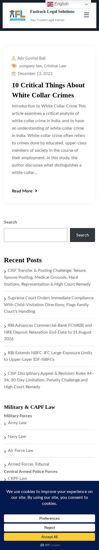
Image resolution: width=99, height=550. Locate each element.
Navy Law (17, 436)
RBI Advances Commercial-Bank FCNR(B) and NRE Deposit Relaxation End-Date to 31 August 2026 (48, 332)
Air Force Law (21, 450)
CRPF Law (17, 478)
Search (10, 222)
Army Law (17, 423)
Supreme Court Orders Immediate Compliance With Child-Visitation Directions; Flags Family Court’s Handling (48, 305)
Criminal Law (55, 66)
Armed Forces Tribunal (28, 464)
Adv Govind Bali (31, 58)
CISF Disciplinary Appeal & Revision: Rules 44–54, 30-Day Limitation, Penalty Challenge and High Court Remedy (49, 380)
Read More (22, 191)
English (61, 4)
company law (30, 66)
